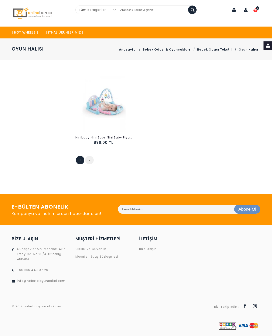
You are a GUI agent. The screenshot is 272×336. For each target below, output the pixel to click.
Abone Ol (247, 209)
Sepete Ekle (105, 107)
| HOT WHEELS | (25, 32)
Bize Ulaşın (148, 249)
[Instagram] (255, 307)
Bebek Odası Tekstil (215, 49)
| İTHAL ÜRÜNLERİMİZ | (64, 32)
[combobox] (97, 10)
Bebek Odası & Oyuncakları (166, 49)
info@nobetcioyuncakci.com (41, 281)
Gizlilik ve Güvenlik (90, 249)
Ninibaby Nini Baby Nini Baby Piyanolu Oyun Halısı (104, 137)
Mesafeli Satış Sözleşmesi (96, 256)
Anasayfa (127, 49)
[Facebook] (245, 307)
